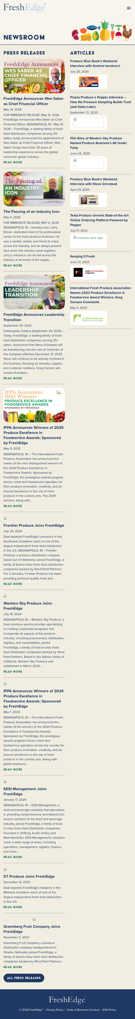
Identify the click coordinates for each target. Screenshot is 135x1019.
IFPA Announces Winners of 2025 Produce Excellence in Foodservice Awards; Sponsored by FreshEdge (34, 435)
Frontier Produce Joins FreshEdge (34, 525)
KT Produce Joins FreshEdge (29, 876)
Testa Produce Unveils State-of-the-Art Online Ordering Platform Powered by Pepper (99, 220)
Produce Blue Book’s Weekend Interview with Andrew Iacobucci (95, 63)
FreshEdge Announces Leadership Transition (34, 317)
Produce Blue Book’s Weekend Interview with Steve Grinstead (93, 181)
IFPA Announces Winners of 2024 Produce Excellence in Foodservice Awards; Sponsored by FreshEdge (33, 698)
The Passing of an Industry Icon (32, 211)
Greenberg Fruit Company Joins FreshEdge (32, 929)
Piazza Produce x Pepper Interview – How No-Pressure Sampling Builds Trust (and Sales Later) (100, 102)
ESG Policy (109, 1010)
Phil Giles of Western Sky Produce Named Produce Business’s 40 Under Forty (98, 143)
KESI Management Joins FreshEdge (25, 791)
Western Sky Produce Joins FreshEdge (28, 605)
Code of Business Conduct (83, 1010)
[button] (128, 8)
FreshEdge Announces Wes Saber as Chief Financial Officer (33, 101)
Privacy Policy (55, 1010)
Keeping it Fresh (82, 256)
